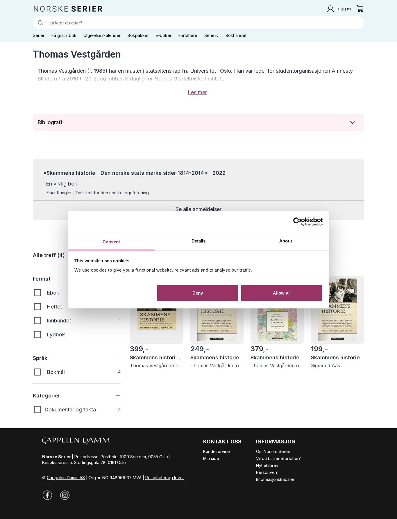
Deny (197, 292)
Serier (38, 35)
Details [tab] (199, 240)
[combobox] (198, 22)
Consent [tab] (111, 241)
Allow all (282, 292)
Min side (211, 458)
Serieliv (211, 35)
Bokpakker (138, 35)
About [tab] (285, 240)
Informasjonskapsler (275, 479)
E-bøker (163, 35)
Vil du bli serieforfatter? (278, 458)
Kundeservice (216, 451)
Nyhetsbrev (267, 465)
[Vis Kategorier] (114, 395)
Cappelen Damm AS (66, 477)
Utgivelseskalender (102, 35)
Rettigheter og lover (164, 477)
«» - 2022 (134, 173)
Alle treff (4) (49, 255)
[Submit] (40, 22)
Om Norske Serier (273, 451)
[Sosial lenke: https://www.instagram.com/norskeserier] (65, 495)
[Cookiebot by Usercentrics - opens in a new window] (297, 221)
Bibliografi (49, 122)
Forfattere (187, 35)
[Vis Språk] (114, 358)
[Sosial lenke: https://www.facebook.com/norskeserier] (47, 495)
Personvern (267, 472)
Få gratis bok (63, 35)
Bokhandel (236, 35)
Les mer (197, 92)
